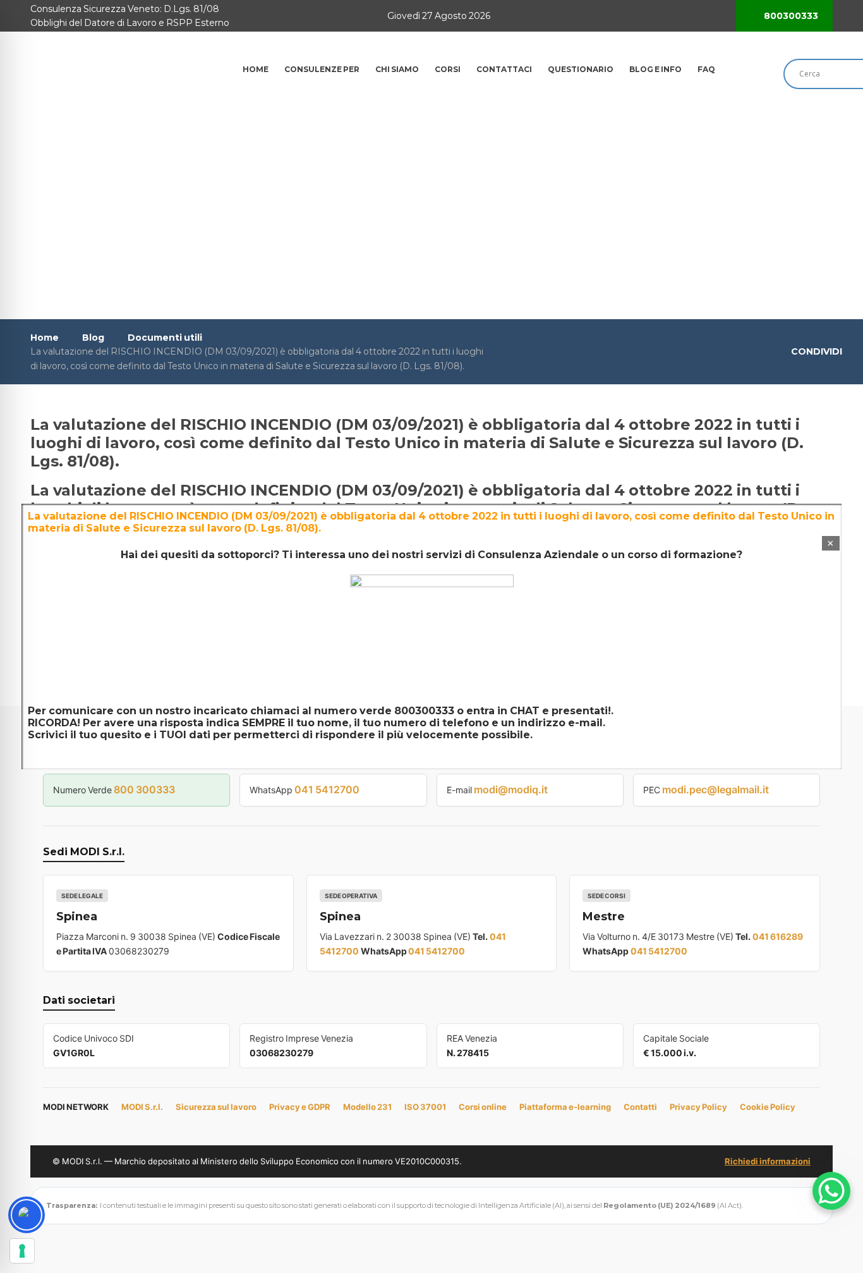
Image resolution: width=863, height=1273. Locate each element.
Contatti (640, 1107)
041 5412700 (326, 789)
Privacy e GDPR (299, 1107)
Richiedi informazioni (768, 1161)
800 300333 (144, 789)
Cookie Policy (767, 1107)
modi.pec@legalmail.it (715, 789)
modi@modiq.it (511, 789)
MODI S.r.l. (142, 1107)
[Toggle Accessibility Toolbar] (26, 1215)
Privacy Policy (698, 1107)
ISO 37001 (425, 1107)
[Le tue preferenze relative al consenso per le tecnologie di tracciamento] (22, 1251)
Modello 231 (367, 1107)
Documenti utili (165, 337)
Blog (93, 337)
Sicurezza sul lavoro (216, 1107)
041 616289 (777, 936)
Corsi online (483, 1107)
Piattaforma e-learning (565, 1107)
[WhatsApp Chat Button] (831, 1191)
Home (44, 337)
